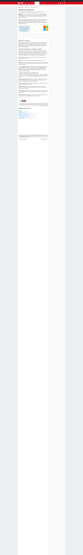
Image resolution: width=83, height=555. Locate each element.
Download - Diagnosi (35, 113)
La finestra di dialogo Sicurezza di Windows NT (24, 30)
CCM (34, 135)
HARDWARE (54, 5)
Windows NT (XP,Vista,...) (34, 7)
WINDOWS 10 (36, 5)
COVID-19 (19, 5)
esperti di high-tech (37, 103)
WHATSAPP (44, 5)
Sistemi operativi (27, 7)
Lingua (64, 0)
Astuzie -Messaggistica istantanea (31, 117)
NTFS (39, 22)
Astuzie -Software (33, 116)
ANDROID (31, 5)
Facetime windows (21, 117)
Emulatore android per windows (23, 116)
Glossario (22, 7)
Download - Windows (28, 118)
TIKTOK (47, 5)
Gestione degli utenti (44, 139)
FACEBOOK (50, 5)
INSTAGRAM (40, 5)
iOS (33, 5)
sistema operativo (36, 14)
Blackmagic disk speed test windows (24, 113)
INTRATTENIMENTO (26, 5)
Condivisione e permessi (23, 139)
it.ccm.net (36, 135)
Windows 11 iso (21, 118)
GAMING (22, 5)
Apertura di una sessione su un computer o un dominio (24, 28)
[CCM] (20, 3)
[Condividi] (23, 101)
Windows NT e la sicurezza (24, 26)
